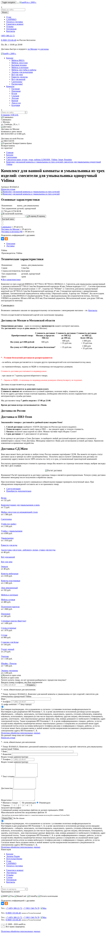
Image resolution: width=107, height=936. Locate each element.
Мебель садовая (8, 599)
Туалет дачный (7, 649)
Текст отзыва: (8, 776)
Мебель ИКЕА (18, 60)
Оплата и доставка (14, 22)
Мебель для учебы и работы (23, 70)
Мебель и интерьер (19, 67)
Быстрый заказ (8, 219)
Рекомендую (44, 803)
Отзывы (9, 26)
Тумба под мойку (8, 524)
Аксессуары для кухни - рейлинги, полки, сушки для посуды (28, 550)
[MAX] (43, 908)
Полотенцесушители (10, 607)
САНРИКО (11, 19)
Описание (10, 243)
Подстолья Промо (14, 859)
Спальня (15, 96)
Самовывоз (6, 227)
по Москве (32, 49)
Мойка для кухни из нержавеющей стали (19, 512)
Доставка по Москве (10, 229)
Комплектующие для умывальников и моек (20, 505)
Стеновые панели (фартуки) (13, 621)
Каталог (9, 58)
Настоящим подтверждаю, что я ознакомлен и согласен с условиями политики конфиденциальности (46, 709)
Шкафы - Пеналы (9, 663)
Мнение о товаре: (9, 803)
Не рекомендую (29, 803)
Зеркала (4, 566)
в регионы (44, 49)
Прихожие (5, 614)
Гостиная (15, 89)
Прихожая (15, 91)
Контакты (10, 31)
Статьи (9, 877)
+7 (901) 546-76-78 (31, 908)
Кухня (14, 93)
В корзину (41, 216)
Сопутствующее (13, 489)
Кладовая (15, 105)
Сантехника (16, 82)
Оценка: (5, 805)
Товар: (4, 694)
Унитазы (5, 656)
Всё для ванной (18, 79)
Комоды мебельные (9, 573)
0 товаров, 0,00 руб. (10, 115)
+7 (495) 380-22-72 (14, 908)
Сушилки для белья (9, 642)
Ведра (3, 498)
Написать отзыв (8, 189)
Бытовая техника (19, 65)
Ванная (14, 100)
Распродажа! (17, 84)
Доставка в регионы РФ (11, 231)
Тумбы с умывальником (11, 531)
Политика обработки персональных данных (20, 733)
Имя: (3, 699)
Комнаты (10, 86)
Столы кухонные (8, 628)
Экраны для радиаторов (22, 72)
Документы (11, 872)
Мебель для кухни (19, 63)
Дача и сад (16, 103)
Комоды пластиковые (10, 581)
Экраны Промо (13, 856)
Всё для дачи (17, 74)
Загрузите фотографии (11, 808)
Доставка (10, 246)
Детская (15, 98)
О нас (8, 17)
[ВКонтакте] (2, 238)
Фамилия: (6, 754)
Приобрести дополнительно (18, 491)
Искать (5, 12)
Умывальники (7, 538)
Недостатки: (6, 800)
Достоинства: (7, 788)
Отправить (31, 685)
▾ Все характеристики (11, 279)
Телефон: (6, 702)
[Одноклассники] (6, 238)
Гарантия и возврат (14, 24)
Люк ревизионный (9, 588)
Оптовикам (11, 29)
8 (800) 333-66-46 (8, 40)
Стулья (4, 635)
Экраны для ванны (9, 670)
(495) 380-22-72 (8, 36)
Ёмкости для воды (19, 77)
